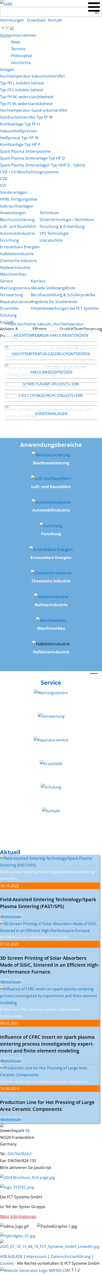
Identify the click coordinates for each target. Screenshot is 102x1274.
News (16, 42)
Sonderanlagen (13, 192)
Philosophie (21, 55)
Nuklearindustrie (15, 267)
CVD (4, 178)
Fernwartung (11, 294)
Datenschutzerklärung (71, 1256)
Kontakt (55, 20)
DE (7, 28)
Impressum (36, 1256)
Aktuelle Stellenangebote (53, 288)
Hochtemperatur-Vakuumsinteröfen (32, 76)
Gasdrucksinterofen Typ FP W (26, 117)
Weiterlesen (11, 916)
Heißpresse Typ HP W (19, 137)
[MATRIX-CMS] (35, 1270)
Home (5, 35)
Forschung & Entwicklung (62, 226)
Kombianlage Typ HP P (20, 144)
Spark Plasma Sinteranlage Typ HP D (32, 158)
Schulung (8, 315)
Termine (18, 48)
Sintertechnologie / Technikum (67, 219)
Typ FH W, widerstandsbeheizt (27, 96)
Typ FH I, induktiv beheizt (22, 83)
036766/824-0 (20, 1153)
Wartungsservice (15, 288)
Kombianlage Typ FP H (20, 124)
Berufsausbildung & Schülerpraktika (63, 294)
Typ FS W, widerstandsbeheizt (26, 103)
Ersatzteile (9, 308)
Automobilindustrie (17, 233)
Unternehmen (23, 35)
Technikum (49, 212)
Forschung (9, 240)
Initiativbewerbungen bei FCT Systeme (65, 308)
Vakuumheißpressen (18, 131)
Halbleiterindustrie (17, 253)
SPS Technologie (54, 233)
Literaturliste (51, 240)
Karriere (38, 281)
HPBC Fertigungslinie (18, 199)
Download (36, 20)
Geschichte (21, 62)
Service (6, 281)
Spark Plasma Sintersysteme (25, 151)
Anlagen (7, 69)
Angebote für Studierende (54, 301)
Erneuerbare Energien (20, 246)
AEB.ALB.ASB (11, 1256)
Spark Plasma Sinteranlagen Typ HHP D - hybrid (42, 165)
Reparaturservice (15, 301)
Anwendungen (13, 212)
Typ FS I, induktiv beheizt (21, 89)
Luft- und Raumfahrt (18, 226)
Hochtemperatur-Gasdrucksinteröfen (33, 110)
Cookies (7, 1263)
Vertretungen (12, 20)
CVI (3, 185)
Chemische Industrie (18, 260)
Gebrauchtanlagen (16, 206)
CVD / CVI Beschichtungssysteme (29, 172)
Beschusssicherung (17, 219)
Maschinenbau (13, 274)
